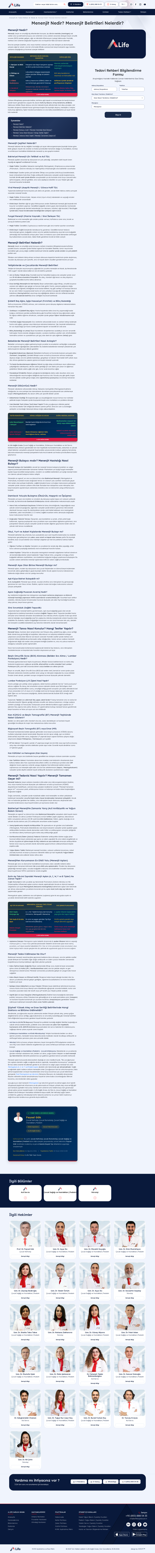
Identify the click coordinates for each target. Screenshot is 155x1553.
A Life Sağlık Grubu (92, 1549)
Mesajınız (95, 103)
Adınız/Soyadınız (98, 85)
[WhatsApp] (131, 4)
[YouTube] (145, 4)
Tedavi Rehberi (23, 18)
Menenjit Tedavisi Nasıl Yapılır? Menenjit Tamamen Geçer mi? (34, 136)
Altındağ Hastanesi (39, 1522)
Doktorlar (70, 12)
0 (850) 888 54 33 (95, 4)
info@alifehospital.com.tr (138, 1519)
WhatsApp (112, 1482)
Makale (33, 18)
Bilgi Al (118, 115)
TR (122, 4)
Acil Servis (13, 1022)
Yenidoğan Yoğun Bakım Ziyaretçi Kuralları (95, 1526)
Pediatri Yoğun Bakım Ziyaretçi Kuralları (94, 1520)
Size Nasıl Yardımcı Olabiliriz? (102, 94)
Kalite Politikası (61, 1520)
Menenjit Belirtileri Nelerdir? (22, 127)
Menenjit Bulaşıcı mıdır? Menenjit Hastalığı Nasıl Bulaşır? (32, 130)
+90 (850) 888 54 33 (136, 1515)
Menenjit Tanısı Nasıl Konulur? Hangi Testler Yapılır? (31, 133)
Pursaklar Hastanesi (39, 1519)
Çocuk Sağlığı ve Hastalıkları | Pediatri (60, 1252)
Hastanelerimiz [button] (50, 12)
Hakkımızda (59, 1517)
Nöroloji (12, 1042)
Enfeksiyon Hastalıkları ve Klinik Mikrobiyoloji (27, 1033)
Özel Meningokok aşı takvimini (27, 1074)
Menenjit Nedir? (18, 124)
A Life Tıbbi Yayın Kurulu (33, 1155)
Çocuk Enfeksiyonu (48, 1051)
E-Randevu (77, 4)
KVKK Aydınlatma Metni (64, 1529)
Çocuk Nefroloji (25, 1252)
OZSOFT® (141, 1549)
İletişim (143, 12)
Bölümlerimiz (88, 12)
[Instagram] (140, 4)
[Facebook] (135, 4)
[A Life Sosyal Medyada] (145, 1525)
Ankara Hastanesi (38, 1517)
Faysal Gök (33, 1117)
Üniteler (106, 12)
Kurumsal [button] (29, 12)
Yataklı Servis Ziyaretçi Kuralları (91, 1523)
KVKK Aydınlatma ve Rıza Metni (43, 1549)
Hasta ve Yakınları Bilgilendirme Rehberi (93, 1529)
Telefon (122, 85)
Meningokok (33, 1083)
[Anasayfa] (14, 4)
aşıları (23, 1067)
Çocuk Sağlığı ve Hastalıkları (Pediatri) (24, 1051)
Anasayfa (12, 12)
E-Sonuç (113, 4)
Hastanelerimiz (13, 1520)
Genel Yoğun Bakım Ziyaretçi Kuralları (93, 1517)
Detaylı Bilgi (25, 1256)
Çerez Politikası (61, 1523)
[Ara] (64, 4)
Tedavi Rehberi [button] (124, 12)
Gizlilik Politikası (61, 1526)
